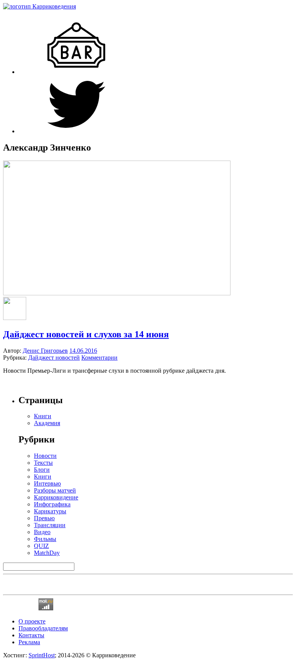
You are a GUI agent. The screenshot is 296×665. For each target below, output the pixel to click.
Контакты (31, 635)
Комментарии (99, 357)
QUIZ (41, 546)
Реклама (29, 642)
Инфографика (52, 504)
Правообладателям (43, 628)
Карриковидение (56, 497)
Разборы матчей (55, 490)
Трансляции (50, 525)
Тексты (43, 462)
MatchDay (47, 552)
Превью (44, 518)
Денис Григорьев (45, 350)
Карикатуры (50, 511)
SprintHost (42, 655)
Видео (42, 532)
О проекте (31, 621)
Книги (42, 476)
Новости (45, 455)
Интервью (47, 483)
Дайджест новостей (54, 357)
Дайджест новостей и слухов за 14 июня (86, 334)
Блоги (42, 469)
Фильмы (45, 539)
